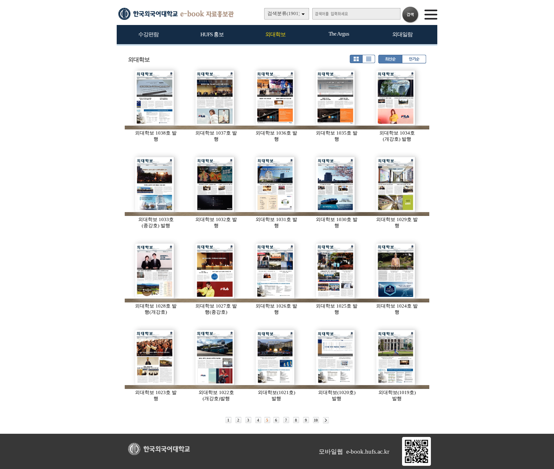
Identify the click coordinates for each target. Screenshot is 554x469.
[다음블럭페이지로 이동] (326, 420)
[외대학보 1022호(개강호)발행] (215, 357)
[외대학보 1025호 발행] (336, 271)
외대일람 (402, 34)
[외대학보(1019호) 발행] (396, 357)
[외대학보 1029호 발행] (396, 184)
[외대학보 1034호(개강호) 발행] (396, 98)
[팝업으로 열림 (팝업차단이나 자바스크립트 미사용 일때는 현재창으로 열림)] (416, 464)
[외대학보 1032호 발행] (215, 184)
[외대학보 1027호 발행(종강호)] (215, 271)
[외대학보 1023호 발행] (155, 357)
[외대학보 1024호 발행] (396, 271)
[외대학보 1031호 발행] (275, 184)
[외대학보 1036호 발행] (275, 98)
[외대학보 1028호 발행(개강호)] (155, 271)
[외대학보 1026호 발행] (275, 271)
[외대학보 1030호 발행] (336, 184)
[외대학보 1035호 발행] (336, 98)
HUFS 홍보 (212, 34)
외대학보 (275, 34)
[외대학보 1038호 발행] (155, 98)
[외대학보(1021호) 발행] (275, 357)
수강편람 (148, 34)
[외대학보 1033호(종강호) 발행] (155, 184)
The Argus (339, 34)
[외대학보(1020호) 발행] (336, 357)
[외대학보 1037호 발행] (215, 98)
